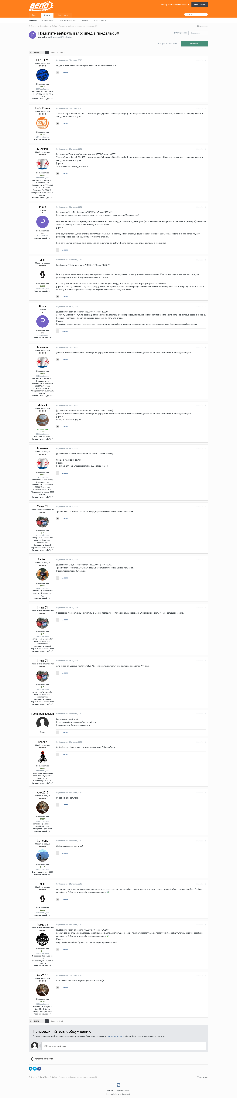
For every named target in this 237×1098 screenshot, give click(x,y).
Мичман (42, 149)
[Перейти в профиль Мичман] (42, 164)
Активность (63, 15)
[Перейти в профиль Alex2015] (42, 807)
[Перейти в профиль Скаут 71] (42, 521)
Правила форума (100, 20)
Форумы (33, 20)
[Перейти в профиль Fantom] (42, 574)
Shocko (42, 742)
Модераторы (47, 20)
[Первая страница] (31, 52)
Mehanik (42, 405)
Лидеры (84, 20)
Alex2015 (42, 792)
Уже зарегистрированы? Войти (174, 5)
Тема (109, 1091)
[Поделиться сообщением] (205, 60)
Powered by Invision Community (118, 1094)
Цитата (65, 72)
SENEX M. (42, 60)
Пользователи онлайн (67, 20)
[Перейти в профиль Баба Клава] (42, 123)
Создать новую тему (167, 44)
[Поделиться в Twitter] (35, 1069)
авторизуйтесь (115, 1036)
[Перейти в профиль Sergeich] (42, 939)
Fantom (42, 559)
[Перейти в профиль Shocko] (42, 757)
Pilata (46, 37)
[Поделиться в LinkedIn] (31, 1069)
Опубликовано (69, 60)
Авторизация (181, 33)
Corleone (42, 840)
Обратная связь (123, 1091)
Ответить (194, 44)
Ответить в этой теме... (56, 1046)
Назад (36, 52)
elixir (43, 259)
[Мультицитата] (57, 72)
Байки (69, 37)
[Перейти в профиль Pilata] (32, 35)
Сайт (34, 15)
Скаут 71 (42, 506)
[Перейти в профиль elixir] (42, 274)
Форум (47, 15)
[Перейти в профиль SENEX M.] (42, 75)
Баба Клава (42, 108)
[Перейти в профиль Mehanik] (42, 420)
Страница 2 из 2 (57, 52)
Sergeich (42, 924)
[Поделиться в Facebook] (39, 1069)
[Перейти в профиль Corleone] (42, 855)
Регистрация (199, 4)
